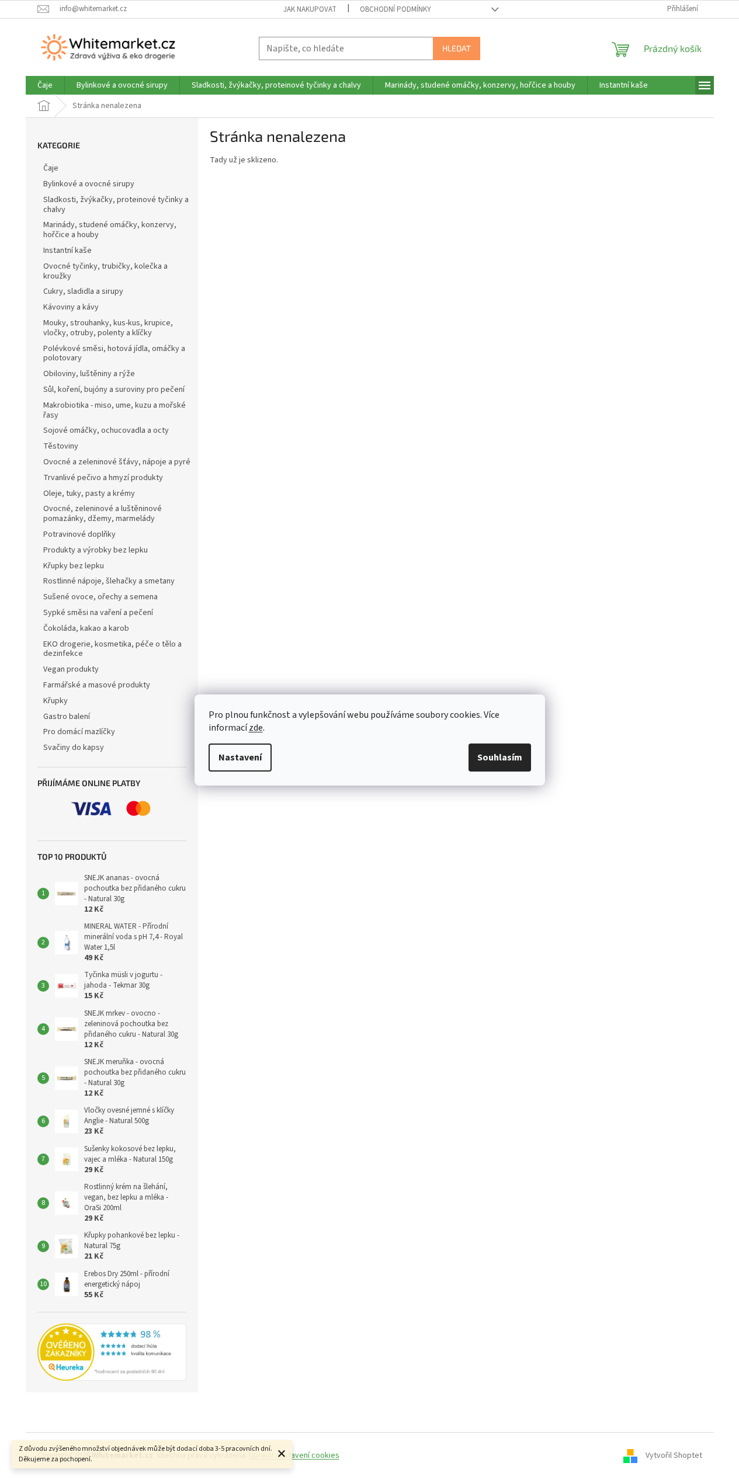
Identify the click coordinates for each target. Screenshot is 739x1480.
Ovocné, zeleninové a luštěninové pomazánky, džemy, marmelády (102, 513)
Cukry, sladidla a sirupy (83, 291)
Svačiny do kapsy (73, 747)
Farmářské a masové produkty (96, 685)
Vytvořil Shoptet (674, 1455)
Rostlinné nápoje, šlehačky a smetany (109, 581)
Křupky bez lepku (73, 566)
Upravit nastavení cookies (294, 1455)
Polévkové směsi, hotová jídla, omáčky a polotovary (114, 353)
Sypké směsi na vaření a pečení (98, 613)
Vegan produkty (71, 669)
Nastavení (240, 757)
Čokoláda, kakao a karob (86, 628)
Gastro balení (66, 716)
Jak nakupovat (309, 9)
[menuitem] (45, 85)
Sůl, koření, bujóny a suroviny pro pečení (114, 389)
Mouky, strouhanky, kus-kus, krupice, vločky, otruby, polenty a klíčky (108, 328)
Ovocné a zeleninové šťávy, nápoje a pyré (116, 462)
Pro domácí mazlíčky (79, 732)
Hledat (456, 48)
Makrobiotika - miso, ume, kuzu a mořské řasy (114, 410)
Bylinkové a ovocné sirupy (88, 184)
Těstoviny (60, 446)
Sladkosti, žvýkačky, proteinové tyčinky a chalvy (116, 205)
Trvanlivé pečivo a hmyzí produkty (103, 478)
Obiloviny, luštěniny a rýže (89, 374)
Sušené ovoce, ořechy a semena (100, 597)
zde (256, 727)
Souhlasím (499, 757)
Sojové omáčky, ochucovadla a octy (106, 430)
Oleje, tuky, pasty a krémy (89, 493)
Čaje (50, 168)
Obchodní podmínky (395, 9)
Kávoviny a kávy (71, 307)
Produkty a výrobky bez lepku (95, 550)
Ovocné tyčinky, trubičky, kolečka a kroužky (105, 271)
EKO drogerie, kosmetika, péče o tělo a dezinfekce (112, 649)
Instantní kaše (67, 250)
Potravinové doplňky (79, 534)
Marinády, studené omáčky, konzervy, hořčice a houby (109, 230)
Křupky (55, 701)
